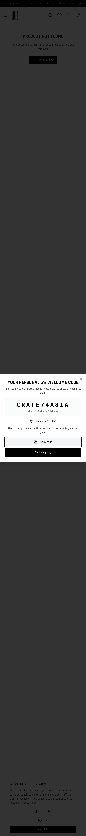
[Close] (81, 379)
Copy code (46, 442)
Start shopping (43, 452)
